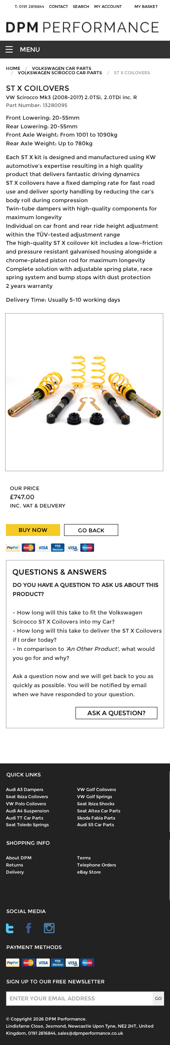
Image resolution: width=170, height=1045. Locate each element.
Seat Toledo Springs (27, 824)
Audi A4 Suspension (27, 811)
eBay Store (89, 872)
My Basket (147, 6)
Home (13, 68)
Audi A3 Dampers (24, 789)
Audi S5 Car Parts (95, 824)
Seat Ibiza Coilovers (27, 796)
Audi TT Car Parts (24, 818)
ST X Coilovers (132, 72)
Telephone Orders (96, 865)
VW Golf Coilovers (96, 789)
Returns (14, 865)
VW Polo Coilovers (26, 803)
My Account (108, 6)
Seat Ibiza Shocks (96, 803)
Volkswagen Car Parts (61, 68)
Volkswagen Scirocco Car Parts (60, 72)
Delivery (15, 872)
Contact (58, 6)
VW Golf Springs (94, 796)
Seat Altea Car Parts (99, 811)
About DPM (19, 858)
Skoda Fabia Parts (96, 818)
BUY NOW (33, 530)
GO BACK (91, 530)
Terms (84, 858)
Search (81, 6)
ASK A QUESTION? (116, 713)
